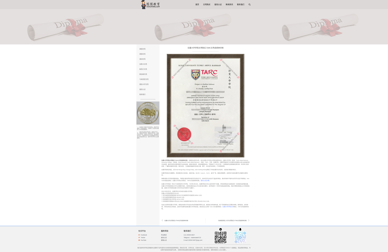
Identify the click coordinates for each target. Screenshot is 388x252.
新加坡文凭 (143, 74)
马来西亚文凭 (144, 79)
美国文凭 (142, 49)
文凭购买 (206, 4)
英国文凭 (142, 54)
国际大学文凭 (144, 84)
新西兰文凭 (143, 69)
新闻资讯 (229, 4)
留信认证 (218, 4)
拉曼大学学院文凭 (228, 206)
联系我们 (240, 4)
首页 (197, 4)
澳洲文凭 (142, 59)
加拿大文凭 (143, 64)
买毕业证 (215, 248)
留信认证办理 (205, 180)
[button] (250, 5)
